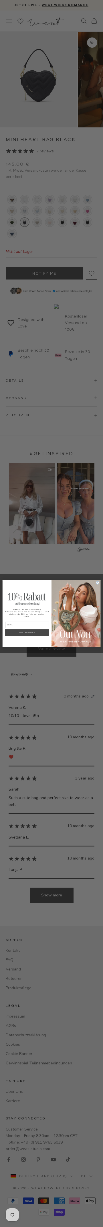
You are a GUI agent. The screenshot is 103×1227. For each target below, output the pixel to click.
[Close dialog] (97, 582)
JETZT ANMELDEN (27, 632)
